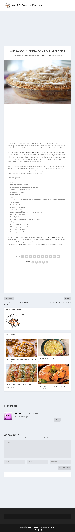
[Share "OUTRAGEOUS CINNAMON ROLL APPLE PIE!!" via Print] (58, 257)
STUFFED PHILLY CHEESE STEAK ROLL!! (51, 386)
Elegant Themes (33, 527)
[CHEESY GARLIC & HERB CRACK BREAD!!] (21, 373)
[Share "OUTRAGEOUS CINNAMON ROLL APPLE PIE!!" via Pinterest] (39, 257)
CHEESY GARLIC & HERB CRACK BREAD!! (19, 385)
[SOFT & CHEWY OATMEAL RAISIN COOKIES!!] (21, 348)
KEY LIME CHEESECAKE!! (46, 359)
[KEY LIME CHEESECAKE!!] (53, 347)
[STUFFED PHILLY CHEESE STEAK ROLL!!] (53, 374)
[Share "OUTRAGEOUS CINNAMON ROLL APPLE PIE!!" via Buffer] (46, 257)
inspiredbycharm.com (50, 237)
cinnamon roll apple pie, (33, 152)
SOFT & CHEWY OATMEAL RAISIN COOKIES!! (21, 359)
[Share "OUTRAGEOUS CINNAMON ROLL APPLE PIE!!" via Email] (54, 257)
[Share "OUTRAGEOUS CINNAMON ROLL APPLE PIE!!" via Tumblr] (35, 257)
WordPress (51, 527)
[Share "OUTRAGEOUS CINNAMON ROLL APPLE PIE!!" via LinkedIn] (42, 257)
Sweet (48, 55)
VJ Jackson (17, 413)
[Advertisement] (37, 28)
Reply (57, 420)
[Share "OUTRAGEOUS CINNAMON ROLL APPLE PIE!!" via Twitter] (27, 257)
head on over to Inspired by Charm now (30, 244)
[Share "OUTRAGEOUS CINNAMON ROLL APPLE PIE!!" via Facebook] (23, 257)
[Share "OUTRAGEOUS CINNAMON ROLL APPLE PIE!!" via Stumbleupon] (50, 257)
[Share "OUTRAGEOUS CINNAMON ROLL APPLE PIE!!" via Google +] (31, 257)
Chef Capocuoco (25, 55)
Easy (43, 55)
